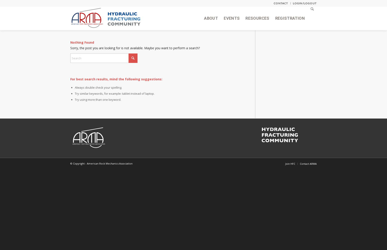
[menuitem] (280, 3)
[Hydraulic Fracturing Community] (124, 18)
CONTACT (281, 3)
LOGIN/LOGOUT (305, 3)
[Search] (312, 18)
